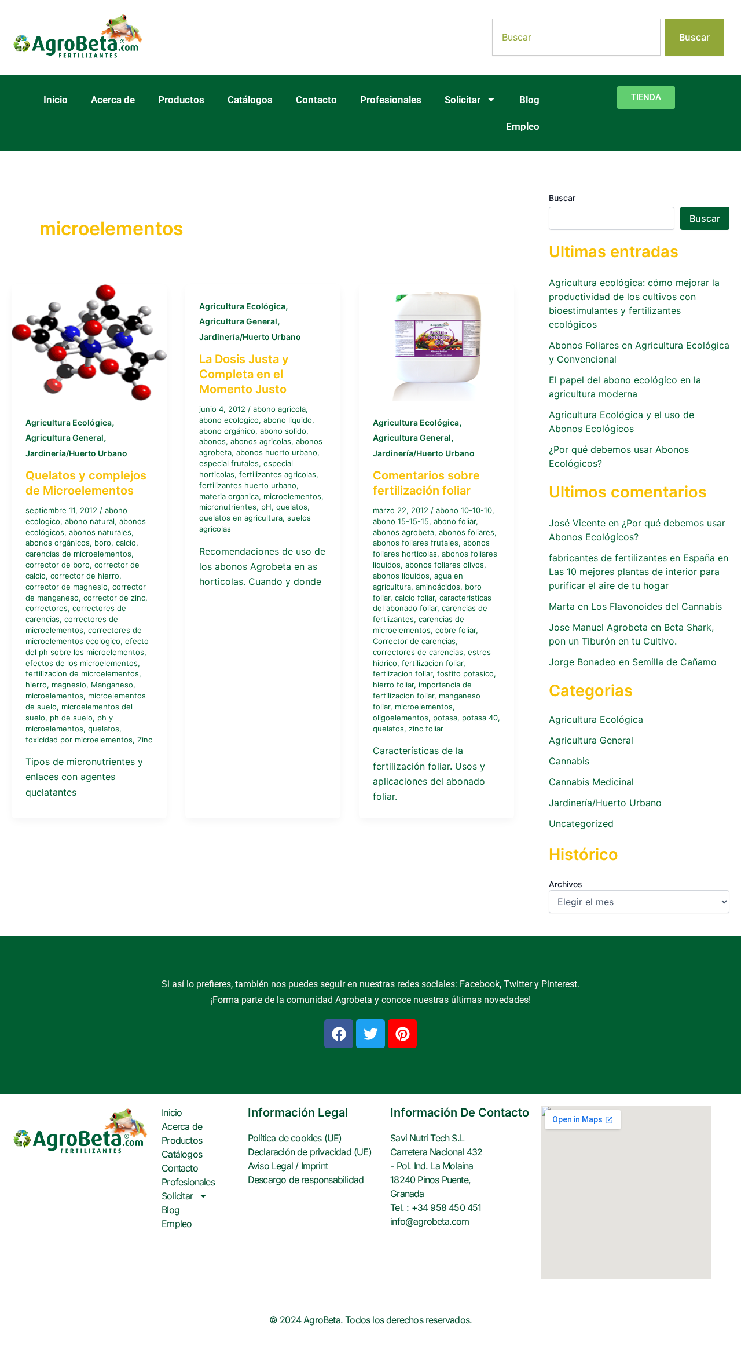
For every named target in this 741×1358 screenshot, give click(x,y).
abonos (212, 441)
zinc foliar (426, 728)
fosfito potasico (465, 673)
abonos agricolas (260, 441)
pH (266, 506)
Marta (562, 606)
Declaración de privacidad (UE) (310, 1152)
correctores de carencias (418, 652)
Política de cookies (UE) (295, 1138)
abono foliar (455, 521)
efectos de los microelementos (81, 663)
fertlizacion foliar (402, 673)
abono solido (283, 430)
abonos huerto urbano (276, 452)
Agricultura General (64, 437)
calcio (126, 542)
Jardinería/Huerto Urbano (76, 453)
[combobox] (576, 37)
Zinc (144, 739)
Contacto (316, 99)
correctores (46, 608)
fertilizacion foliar (432, 663)
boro (102, 542)
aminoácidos (438, 586)
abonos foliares (466, 532)
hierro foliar (393, 684)
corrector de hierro (84, 575)
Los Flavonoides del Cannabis (656, 606)
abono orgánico (227, 430)
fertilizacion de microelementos (82, 673)
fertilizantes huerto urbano (247, 485)
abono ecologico (229, 419)
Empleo (523, 126)
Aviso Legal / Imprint (288, 1166)
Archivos (565, 884)
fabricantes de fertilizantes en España (632, 557)
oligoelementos (400, 717)
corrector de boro (57, 564)
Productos (181, 99)
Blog (529, 99)
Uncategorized (581, 823)
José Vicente (577, 523)
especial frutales (229, 463)
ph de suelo (71, 717)
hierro (36, 684)
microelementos (54, 695)
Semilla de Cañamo (674, 662)
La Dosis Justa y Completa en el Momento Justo (244, 374)
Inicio (55, 99)
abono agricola (279, 408)
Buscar (562, 198)
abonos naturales (100, 532)
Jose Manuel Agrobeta (598, 627)
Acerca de (113, 99)
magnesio (69, 684)
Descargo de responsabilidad (306, 1179)
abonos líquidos (401, 575)
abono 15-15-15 (401, 521)
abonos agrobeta (403, 532)
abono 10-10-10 (464, 510)
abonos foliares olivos (444, 564)
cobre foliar (455, 630)
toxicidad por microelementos (79, 739)
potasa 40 (480, 717)
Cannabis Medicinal (591, 782)
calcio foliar (415, 597)
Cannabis (569, 761)
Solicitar (462, 99)
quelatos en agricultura (241, 517)
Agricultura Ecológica (68, 422)
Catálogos (250, 99)
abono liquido (287, 419)
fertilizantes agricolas (277, 474)
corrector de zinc (114, 597)
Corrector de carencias (414, 641)
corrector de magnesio (66, 586)
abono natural (90, 521)
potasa (445, 717)
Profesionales (390, 99)
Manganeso (112, 684)
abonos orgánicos (57, 542)
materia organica (229, 496)
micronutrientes (227, 506)
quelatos (103, 728)
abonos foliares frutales (415, 542)
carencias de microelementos (78, 553)
